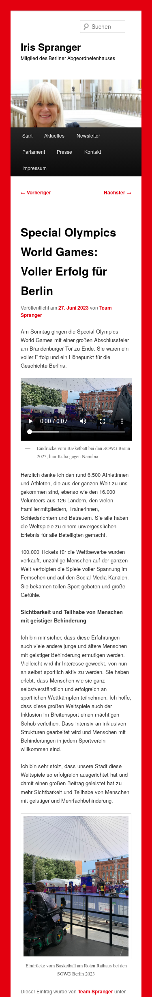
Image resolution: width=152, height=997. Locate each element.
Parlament (33, 151)
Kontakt (92, 151)
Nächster (117, 192)
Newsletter (88, 135)
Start (27, 135)
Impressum (34, 167)
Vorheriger (36, 192)
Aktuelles (54, 135)
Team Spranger (95, 991)
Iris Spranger (51, 47)
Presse (64, 151)
